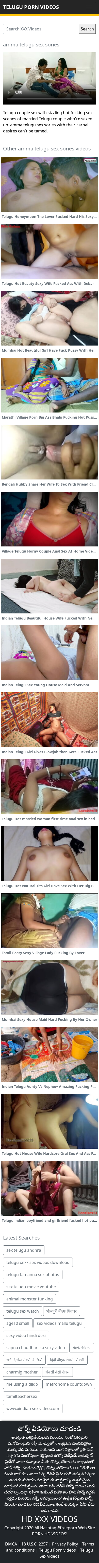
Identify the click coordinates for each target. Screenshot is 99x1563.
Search (87, 29)
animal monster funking (29, 1299)
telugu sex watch (22, 1311)
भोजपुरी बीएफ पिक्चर (61, 1311)
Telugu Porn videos (57, 1550)
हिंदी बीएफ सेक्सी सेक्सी (67, 1360)
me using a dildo (22, 1384)
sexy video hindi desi (26, 1335)
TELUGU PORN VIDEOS (31, 7)
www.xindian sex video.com (32, 1408)
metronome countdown (69, 1384)
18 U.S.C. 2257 (34, 1544)
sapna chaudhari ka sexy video (35, 1347)
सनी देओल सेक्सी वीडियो (24, 1360)
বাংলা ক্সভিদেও (82, 1347)
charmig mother (22, 1372)
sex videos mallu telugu (59, 1323)
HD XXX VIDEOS (49, 1519)
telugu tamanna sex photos (32, 1274)
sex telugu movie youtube (31, 1287)
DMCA (11, 1544)
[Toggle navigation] (89, 7)
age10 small (17, 1323)
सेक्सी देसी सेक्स (57, 1372)
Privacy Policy (65, 1544)
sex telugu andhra (23, 1250)
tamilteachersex (21, 1396)
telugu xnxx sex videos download (38, 1262)
